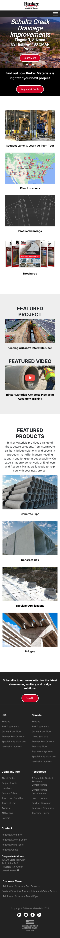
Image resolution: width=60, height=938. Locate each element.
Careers (6, 818)
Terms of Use (9, 803)
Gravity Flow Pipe (11, 731)
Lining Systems (40, 736)
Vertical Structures (12, 746)
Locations (7, 788)
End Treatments (10, 726)
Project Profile (9, 783)
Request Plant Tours (13, 844)
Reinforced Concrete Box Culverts (21, 886)
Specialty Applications (14, 741)
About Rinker (9, 778)
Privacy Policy (9, 793)
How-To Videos (40, 798)
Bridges (6, 721)
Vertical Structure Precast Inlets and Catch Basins (29, 891)
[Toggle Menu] (55, 13)
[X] (39, 915)
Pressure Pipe (39, 746)
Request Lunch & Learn (14, 839)
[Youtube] (26, 915)
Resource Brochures (43, 808)
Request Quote (10, 849)
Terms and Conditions (13, 798)
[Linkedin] (19, 915)
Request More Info (12, 834)
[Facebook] (32, 915)
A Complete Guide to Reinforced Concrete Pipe (43, 781)
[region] (30, 41)
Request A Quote (30, 89)
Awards (6, 808)
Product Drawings (41, 803)
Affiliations (7, 813)
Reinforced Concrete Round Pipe (20, 896)
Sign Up (30, 698)
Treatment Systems (42, 751)
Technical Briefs (40, 813)
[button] (27, 65)
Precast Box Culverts (13, 736)
